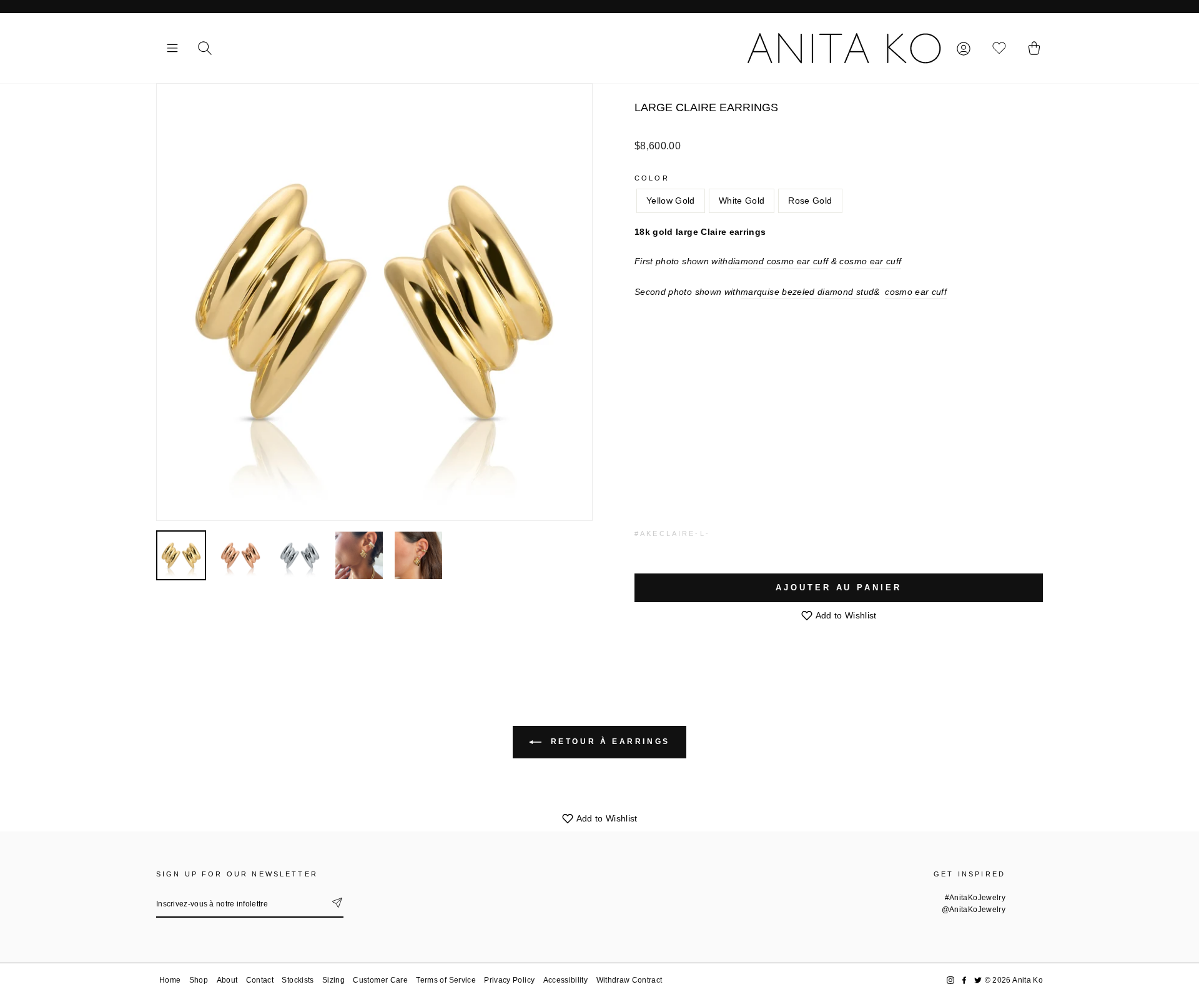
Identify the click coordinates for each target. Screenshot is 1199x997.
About (227, 980)
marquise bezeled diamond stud (807, 292)
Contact (260, 980)
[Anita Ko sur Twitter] (978, 980)
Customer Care (380, 980)
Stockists (297, 980)
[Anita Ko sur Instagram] (950, 980)
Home (169, 980)
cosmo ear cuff (870, 261)
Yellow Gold (670, 201)
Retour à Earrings (608, 741)
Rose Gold (810, 201)
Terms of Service (446, 980)
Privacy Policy (509, 980)
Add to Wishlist (845, 615)
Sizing (333, 980)
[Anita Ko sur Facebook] (964, 980)
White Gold (742, 201)
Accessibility (565, 980)
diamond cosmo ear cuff (778, 261)
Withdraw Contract (629, 980)
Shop (198, 980)
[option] (374, 302)
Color (651, 178)
